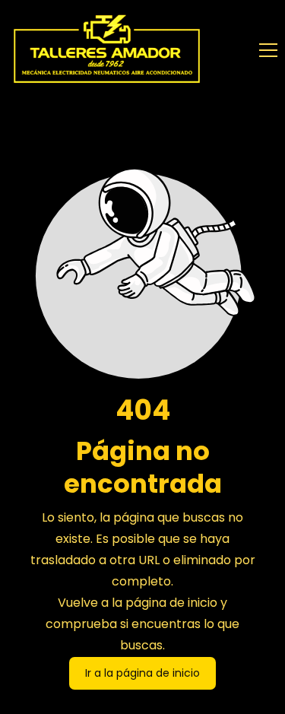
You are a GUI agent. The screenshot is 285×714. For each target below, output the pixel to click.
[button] (268, 50)
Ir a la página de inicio (142, 673)
